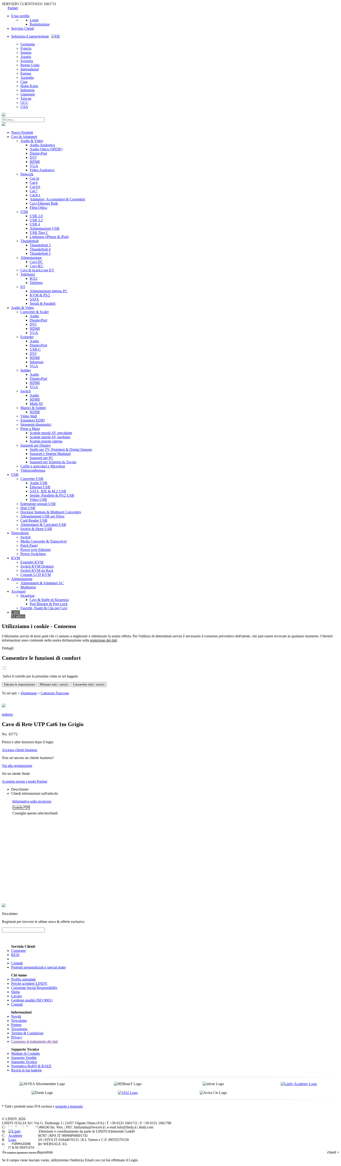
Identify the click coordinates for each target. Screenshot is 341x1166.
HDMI (35, 162)
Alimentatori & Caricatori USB (43, 525)
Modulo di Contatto (25, 1053)
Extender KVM (31, 562)
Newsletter (19, 1021)
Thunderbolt (29, 241)
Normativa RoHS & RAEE (31, 1066)
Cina (23, 82)
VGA (34, 166)
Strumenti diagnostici (35, 424)
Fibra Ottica (38, 208)
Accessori (18, 591)
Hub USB (27, 508)
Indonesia (27, 90)
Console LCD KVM (35, 575)
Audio (34, 316)
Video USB (38, 500)
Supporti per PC (41, 458)
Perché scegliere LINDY (29, 983)
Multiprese (28, 587)
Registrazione (40, 24)
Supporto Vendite (24, 1058)
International (29, 69)
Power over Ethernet (35, 550)
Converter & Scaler (34, 312)
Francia (25, 48)
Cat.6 (34, 182)
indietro (7, 714)
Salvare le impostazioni (19, 684)
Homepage (29, 693)
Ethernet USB (40, 487)
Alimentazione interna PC (49, 291)
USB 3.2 (36, 220)
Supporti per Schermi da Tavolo (53, 462)
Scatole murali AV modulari (50, 437)
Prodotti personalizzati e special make (38, 967)
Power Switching (33, 554)
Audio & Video (31, 141)
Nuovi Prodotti (22, 132)
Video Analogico (42, 170)
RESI (15, 955)
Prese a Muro (30, 429)
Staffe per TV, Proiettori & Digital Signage (61, 449)
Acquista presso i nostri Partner (24, 781)
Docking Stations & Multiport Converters (50, 512)
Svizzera (26, 61)
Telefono (36, 283)
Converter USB (31, 479)
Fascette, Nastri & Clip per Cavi (43, 608)
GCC (24, 103)
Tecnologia (19, 1029)
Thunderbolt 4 (40, 249)
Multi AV (36, 404)
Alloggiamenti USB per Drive (42, 516)
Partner (13, 8)
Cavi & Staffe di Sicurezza (49, 600)
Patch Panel (29, 545)
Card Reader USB (33, 520)
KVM (15, 558)
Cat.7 (34, 191)
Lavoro (16, 996)
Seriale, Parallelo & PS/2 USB (52, 495)
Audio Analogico (42, 145)
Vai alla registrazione (17, 766)
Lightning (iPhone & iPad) (49, 237)
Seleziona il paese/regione (30, 36)
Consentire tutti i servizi (89, 684)
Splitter (25, 370)
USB (24, 212)
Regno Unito (29, 65)
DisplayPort (38, 153)
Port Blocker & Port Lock (49, 604)
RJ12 (33, 278)
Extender (27, 337)
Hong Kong (29, 86)
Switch (25, 391)
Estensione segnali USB (38, 504)
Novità (16, 1016)
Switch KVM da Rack (36, 570)
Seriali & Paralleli (42, 303)
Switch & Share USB (36, 529)
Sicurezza (27, 595)
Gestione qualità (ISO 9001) (31, 1000)
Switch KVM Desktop (37, 566)
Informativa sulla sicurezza (31, 801)
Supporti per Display (35, 445)
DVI (33, 157)
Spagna (25, 52)
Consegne (18, 951)
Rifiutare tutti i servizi (54, 684)
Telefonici (27, 274)
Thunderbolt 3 (40, 245)
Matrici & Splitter (33, 408)
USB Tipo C (39, 233)
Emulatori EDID (32, 420)
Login (34, 20)
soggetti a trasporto (69, 1106)
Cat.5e (34, 178)
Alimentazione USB (44, 228)
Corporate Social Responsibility (34, 988)
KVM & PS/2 (40, 295)
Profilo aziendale (23, 979)
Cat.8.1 (35, 195)
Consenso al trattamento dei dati (34, 1041)
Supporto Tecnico (24, 1062)
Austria (25, 57)
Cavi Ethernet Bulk (44, 203)
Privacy (16, 1037)
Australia (27, 77)
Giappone (27, 94)
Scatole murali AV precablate (51, 433)
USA (24, 107)
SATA (34, 299)
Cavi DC (36, 262)
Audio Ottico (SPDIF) (46, 149)
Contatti (17, 963)
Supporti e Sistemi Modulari (50, 454)
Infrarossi (36, 362)
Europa (25, 73)
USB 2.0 (36, 216)
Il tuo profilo (20, 16)
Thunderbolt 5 (40, 253)
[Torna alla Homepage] (4, 115)
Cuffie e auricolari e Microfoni (42, 466)
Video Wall (28, 416)
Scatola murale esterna (46, 441)
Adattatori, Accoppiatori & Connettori (57, 199)
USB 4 (35, 224)
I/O (22, 287)
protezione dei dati (103, 640)
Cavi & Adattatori (24, 137)
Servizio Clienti (22, 28)
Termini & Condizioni (27, 1033)
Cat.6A (35, 187)
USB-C (35, 349)
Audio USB (38, 483)
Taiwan (25, 98)
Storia (15, 992)
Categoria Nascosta (55, 693)
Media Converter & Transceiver (43, 541)
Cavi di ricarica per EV (37, 270)
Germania (27, 44)
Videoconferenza (32, 470)
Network (26, 174)
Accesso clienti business (19, 750)
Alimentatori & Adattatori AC (42, 583)
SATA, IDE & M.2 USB (48, 491)
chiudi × (333, 1152)
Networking (20, 533)
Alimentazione (31, 258)
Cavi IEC (37, 266)
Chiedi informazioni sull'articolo (34, 793)
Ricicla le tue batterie (26, 1070)
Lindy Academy (18, 614)
